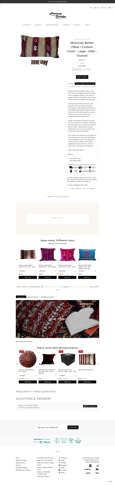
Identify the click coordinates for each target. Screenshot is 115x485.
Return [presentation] (88, 83)
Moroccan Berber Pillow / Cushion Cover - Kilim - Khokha (67, 266)
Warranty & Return (21, 460)
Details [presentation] (77, 83)
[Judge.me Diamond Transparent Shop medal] (57, 440)
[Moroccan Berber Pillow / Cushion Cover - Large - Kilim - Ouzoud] (35, 62)
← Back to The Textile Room (57, 196)
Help (17, 458)
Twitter (62, 460)
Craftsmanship (52, 25)
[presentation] (17, 259)
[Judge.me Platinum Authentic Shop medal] (64, 440)
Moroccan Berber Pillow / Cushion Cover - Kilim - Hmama (47, 266)
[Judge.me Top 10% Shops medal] (78, 440)
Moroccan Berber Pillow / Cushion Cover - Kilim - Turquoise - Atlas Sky (85, 266)
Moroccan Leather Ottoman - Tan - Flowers (27, 370)
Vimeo (62, 472)
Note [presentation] (93, 83)
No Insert (76, 69)
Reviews (18, 465)
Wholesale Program (22, 467)
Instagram (64, 465)
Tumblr (62, 467)
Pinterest (63, 463)
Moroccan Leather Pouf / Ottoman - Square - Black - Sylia (67, 370)
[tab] (71, 83)
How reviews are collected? (24, 341)
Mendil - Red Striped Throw (85, 369)
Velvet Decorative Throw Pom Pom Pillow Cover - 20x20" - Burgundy (47, 371)
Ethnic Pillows (53, 287)
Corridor (26, 25)
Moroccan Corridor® (93, 458)
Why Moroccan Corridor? (47, 297)
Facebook (63, 458)
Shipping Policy (20, 463)
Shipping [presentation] (83, 83)
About (87, 25)
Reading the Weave (43, 476)
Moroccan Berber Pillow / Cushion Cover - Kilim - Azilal (27, 266)
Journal (76, 25)
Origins (66, 25)
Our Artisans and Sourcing (45, 458)
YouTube (63, 470)
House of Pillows (79, 287)
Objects (38, 25)
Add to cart (28, 277)
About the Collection (33, 297)
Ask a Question (91, 406)
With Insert (87, 69)
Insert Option (82, 66)
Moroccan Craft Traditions (45, 460)
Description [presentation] (71, 83)
